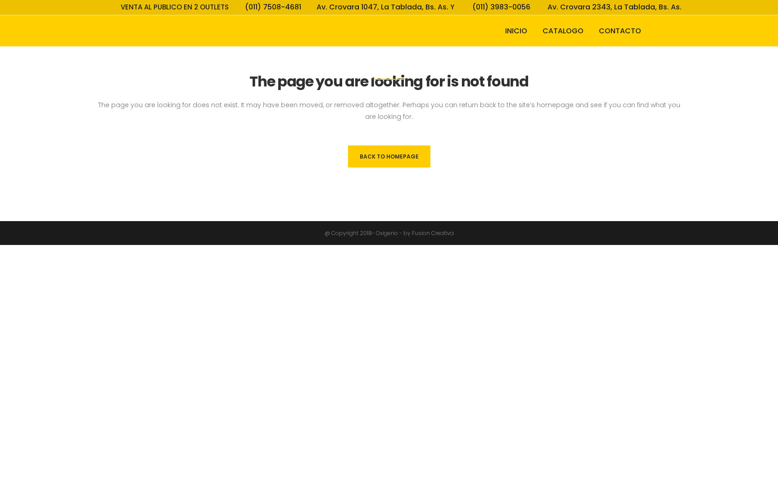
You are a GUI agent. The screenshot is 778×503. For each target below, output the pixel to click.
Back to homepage (389, 156)
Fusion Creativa (433, 233)
